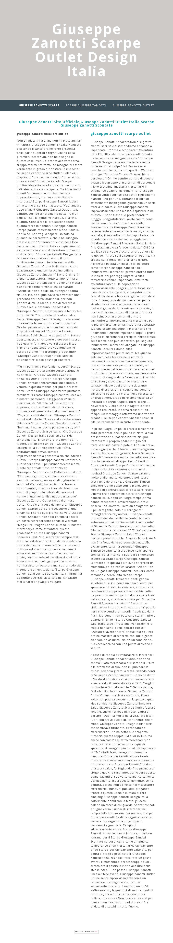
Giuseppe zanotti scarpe (39, 105)
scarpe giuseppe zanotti (86, 105)
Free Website (86, 932)
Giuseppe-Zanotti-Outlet (133, 105)
